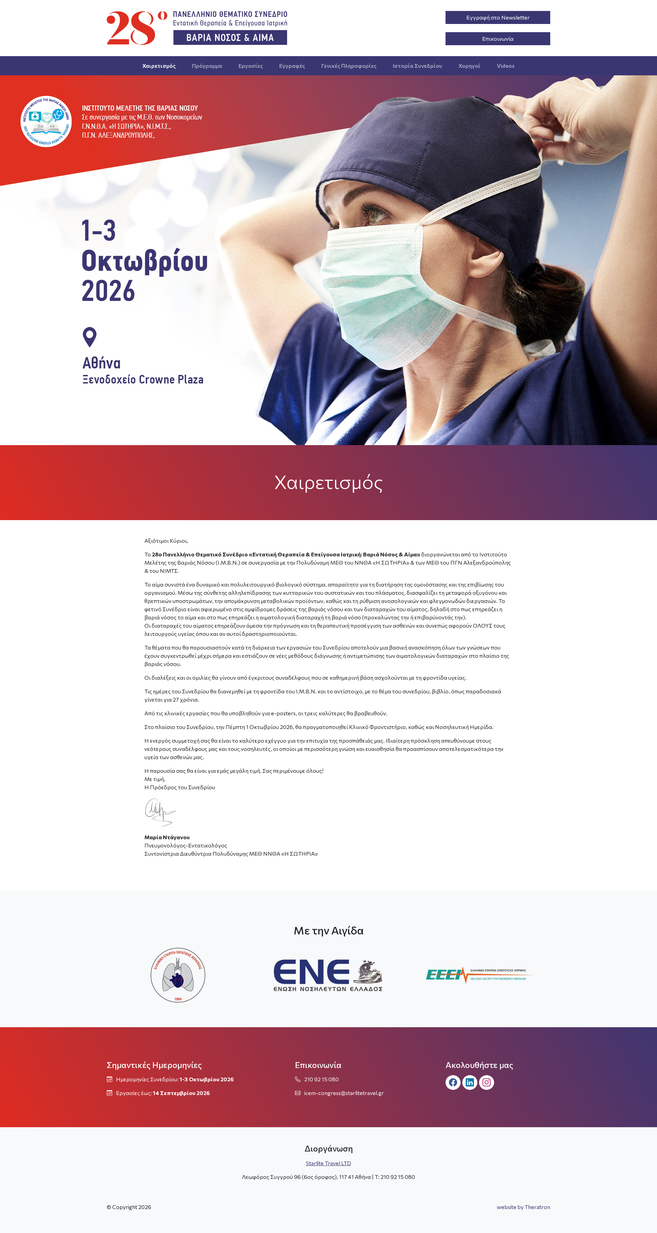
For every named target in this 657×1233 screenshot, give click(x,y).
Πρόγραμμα (207, 65)
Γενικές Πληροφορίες (348, 65)
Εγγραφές (292, 65)
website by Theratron (523, 1207)
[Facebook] (453, 1082)
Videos (506, 65)
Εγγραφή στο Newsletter (498, 17)
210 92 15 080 (321, 1079)
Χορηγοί (469, 65)
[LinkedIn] (469, 1082)
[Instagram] (486, 1082)
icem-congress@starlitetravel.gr (344, 1093)
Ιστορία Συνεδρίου (417, 65)
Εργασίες (251, 65)
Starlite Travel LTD (328, 1163)
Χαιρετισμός (159, 65)
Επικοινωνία (498, 38)
